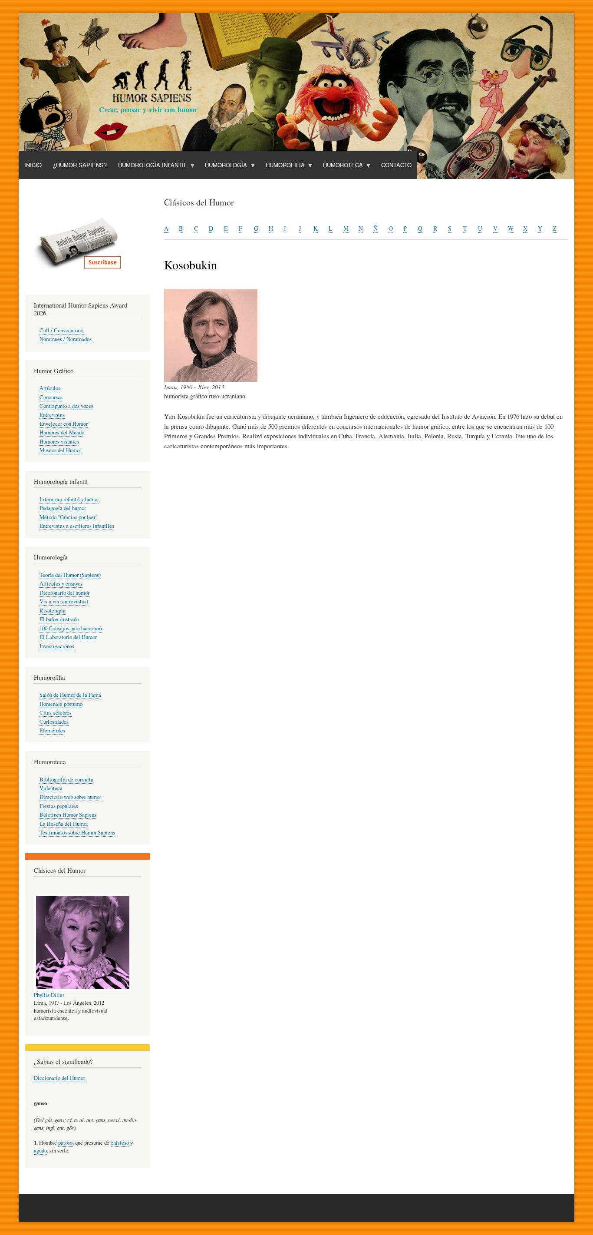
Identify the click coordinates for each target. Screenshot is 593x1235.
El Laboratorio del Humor (68, 637)
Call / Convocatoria (62, 330)
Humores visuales (59, 441)
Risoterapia (53, 610)
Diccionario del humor (64, 592)
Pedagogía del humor (63, 508)
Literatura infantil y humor (69, 499)
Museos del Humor (60, 450)
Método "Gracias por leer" (69, 517)
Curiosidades (54, 721)
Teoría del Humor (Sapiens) (70, 575)
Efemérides (52, 730)
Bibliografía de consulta (66, 779)
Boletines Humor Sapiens (68, 814)
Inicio (33, 165)
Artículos (50, 388)
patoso (65, 1142)
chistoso (120, 1142)
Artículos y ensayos (61, 583)
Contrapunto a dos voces (66, 406)
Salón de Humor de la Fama (70, 695)
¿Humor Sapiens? (80, 165)
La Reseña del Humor (64, 824)
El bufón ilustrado (59, 619)
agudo (40, 1150)
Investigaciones (57, 646)
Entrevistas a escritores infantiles (77, 526)
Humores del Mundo (62, 432)
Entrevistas (52, 414)
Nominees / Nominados (66, 339)
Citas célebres (56, 712)
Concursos (51, 397)
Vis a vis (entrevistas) (64, 601)
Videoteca (51, 788)
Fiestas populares (59, 806)
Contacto (396, 165)
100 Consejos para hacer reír (71, 628)
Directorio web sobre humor (70, 797)
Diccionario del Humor (59, 1078)
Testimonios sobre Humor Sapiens (77, 832)
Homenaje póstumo (61, 704)
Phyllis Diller (49, 995)
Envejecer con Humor (64, 423)
